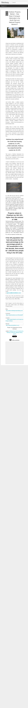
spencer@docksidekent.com (14, 293)
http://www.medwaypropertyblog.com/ (14, 310)
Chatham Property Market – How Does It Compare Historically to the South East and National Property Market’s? (14, 18)
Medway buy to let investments (16, 331)
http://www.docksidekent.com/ (12, 325)
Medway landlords (11, 332)
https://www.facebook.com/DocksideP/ (14, 315)
